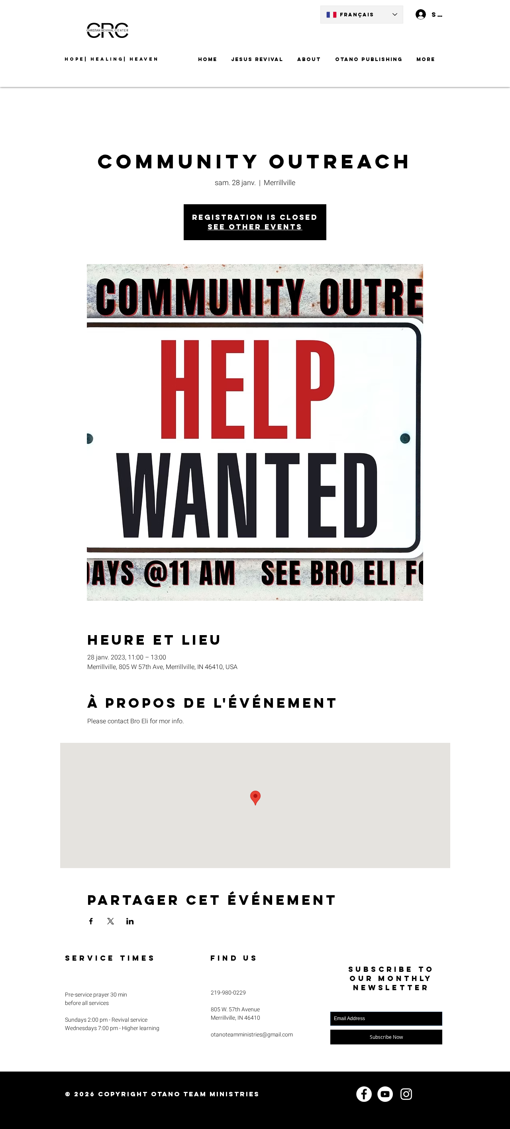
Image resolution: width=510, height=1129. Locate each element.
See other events (255, 226)
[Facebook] (364, 1094)
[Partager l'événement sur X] (110, 921)
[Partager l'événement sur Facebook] (91, 921)
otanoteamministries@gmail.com (252, 1034)
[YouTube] (385, 1094)
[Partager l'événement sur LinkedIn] (130, 921)
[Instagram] (406, 1094)
